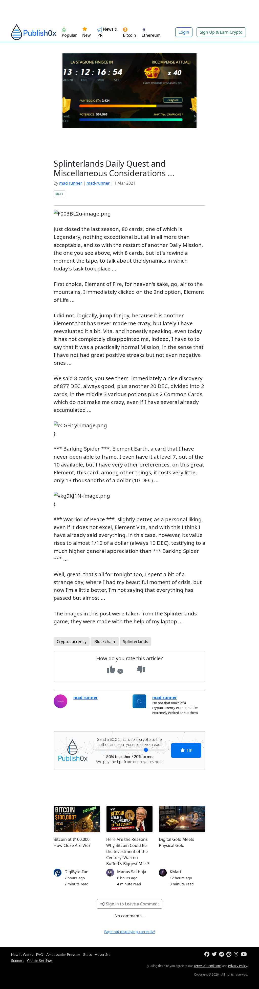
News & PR (107, 32)
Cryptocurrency (72, 641)
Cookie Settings (40, 960)
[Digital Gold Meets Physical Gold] (182, 819)
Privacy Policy (237, 966)
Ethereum (151, 35)
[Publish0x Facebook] (207, 954)
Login (184, 32)
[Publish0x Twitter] (215, 954)
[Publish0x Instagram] (237, 954)
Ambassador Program (63, 954)
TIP (188, 750)
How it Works (22, 954)
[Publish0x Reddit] (229, 954)
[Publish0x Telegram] (222, 954)
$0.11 (59, 193)
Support (17, 960)
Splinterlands (135, 641)
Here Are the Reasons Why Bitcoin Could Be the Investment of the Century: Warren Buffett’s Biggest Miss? (127, 851)
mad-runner (98, 183)
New (86, 35)
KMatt (175, 872)
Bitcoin (129, 35)
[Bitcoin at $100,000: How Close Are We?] (77, 819)
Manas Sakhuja (131, 872)
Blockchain (104, 641)
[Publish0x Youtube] (244, 954)
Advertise (103, 954)
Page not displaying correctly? (129, 931)
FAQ (39, 954)
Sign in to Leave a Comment (132, 904)
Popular (69, 35)
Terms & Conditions (207, 966)
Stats (87, 954)
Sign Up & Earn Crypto (221, 32)
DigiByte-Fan (76, 872)
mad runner (70, 183)
